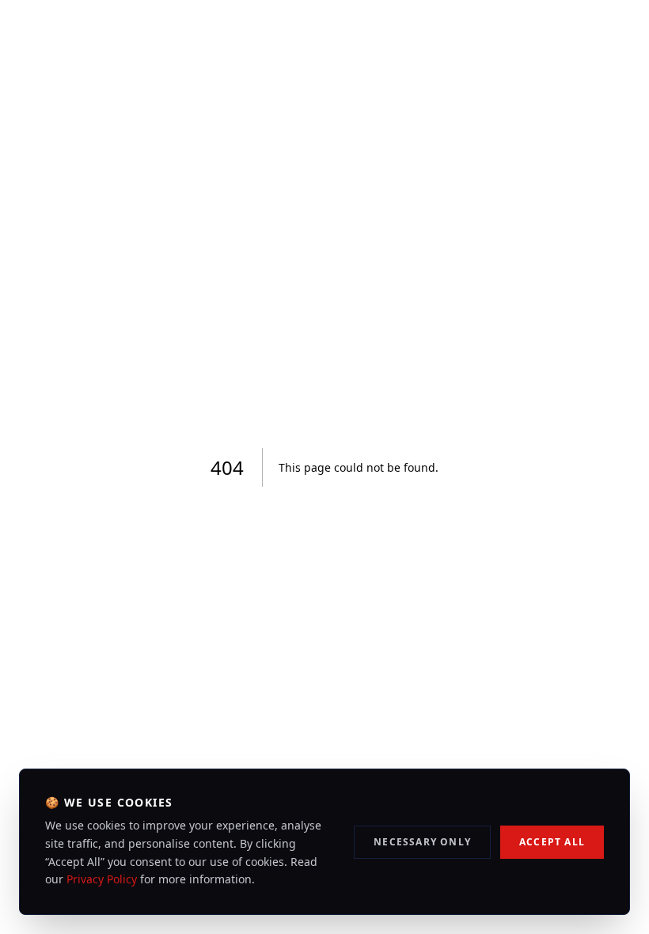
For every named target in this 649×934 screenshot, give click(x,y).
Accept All (552, 842)
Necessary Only (422, 842)
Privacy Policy (101, 879)
